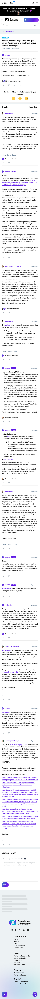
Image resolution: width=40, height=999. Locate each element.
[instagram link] (12, 930)
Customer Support (20, 975)
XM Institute (18, 960)
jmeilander (8, 605)
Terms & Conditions (21, 982)
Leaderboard (18, 948)
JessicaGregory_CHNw (13, 266)
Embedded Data (8, 75)
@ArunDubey (8, 459)
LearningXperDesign (12, 646)
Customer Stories (20, 958)
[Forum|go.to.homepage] (12, 20)
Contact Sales (19, 973)
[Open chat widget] (35, 994)
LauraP (7, 708)
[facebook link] (15, 930)
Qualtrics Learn (19, 965)
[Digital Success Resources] (37, 3)
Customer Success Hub (22, 956)
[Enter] (3, 25)
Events (16, 939)
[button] (2, 20)
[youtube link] (28, 930)
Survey (4, 71)
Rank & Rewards (19, 946)
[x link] (19, 930)
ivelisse (7, 55)
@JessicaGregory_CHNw (10, 672)
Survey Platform (9, 31)
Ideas (15, 943)
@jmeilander (6, 712)
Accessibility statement (22, 984)
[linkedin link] (24, 930)
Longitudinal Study (23, 75)
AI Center (17, 962)
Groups (16, 941)
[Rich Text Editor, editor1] (20, 871)
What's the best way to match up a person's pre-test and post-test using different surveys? (19, 183)
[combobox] (20, 25)
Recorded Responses (17, 71)
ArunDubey (9, 113)
